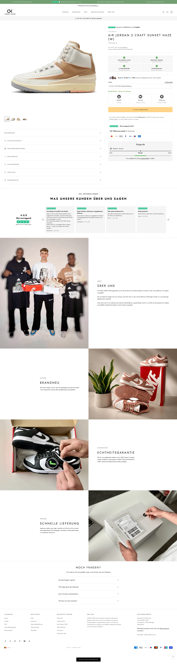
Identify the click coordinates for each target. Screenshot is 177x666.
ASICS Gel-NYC (61, 627)
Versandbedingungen (10, 627)
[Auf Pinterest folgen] (20, 641)
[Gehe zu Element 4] (24, 119)
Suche (6, 618)
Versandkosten (123, 47)
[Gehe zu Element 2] (12, 119)
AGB (32, 618)
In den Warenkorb (140, 110)
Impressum (34, 621)
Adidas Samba (61, 621)
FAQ (5, 624)
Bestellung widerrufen (88, 659)
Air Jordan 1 (60, 630)
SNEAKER (65, 12)
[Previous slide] (43, 219)
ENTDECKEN (76, 12)
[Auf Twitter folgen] (10, 641)
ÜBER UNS (111, 12)
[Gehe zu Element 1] (7, 119)
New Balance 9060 (62, 624)
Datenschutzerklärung (36, 624)
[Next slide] (168, 219)
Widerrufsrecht (35, 627)
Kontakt (6, 621)
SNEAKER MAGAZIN (97, 12)
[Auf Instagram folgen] (15, 641)
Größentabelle (169, 82)
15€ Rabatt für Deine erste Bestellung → (88, 6)
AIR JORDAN (112, 31)
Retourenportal (8, 630)
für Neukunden (122, 131)
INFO (85, 12)
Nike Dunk (60, 618)
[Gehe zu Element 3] (18, 119)
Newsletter (34, 630)
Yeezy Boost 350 (61, 633)
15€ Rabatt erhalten (156, 658)
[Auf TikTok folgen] (29, 641)
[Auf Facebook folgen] (5, 641)
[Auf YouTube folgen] (24, 641)
